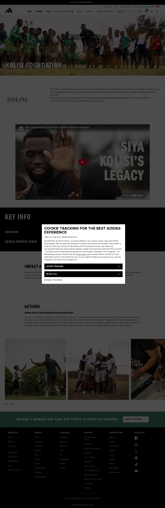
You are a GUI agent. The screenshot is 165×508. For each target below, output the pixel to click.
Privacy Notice (81, 254)
